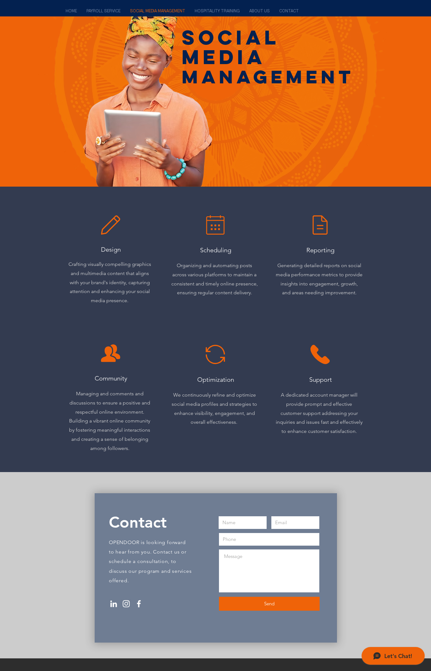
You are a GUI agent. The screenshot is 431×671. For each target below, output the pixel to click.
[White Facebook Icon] (139, 603)
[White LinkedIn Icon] (113, 603)
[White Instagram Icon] (126, 603)
